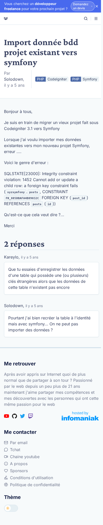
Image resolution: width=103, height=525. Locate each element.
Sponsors (19, 470)
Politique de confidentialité (35, 484)
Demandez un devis (80, 6)
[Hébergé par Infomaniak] (80, 416)
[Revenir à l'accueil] (6, 18)
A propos (19, 463)
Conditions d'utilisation (31, 477)
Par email (19, 442)
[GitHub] (14, 416)
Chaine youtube (25, 456)
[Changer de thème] (11, 508)
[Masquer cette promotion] (97, 6)
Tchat (15, 449)
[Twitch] (30, 416)
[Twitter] (22, 416)
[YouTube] (6, 416)
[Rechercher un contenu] (86, 19)
